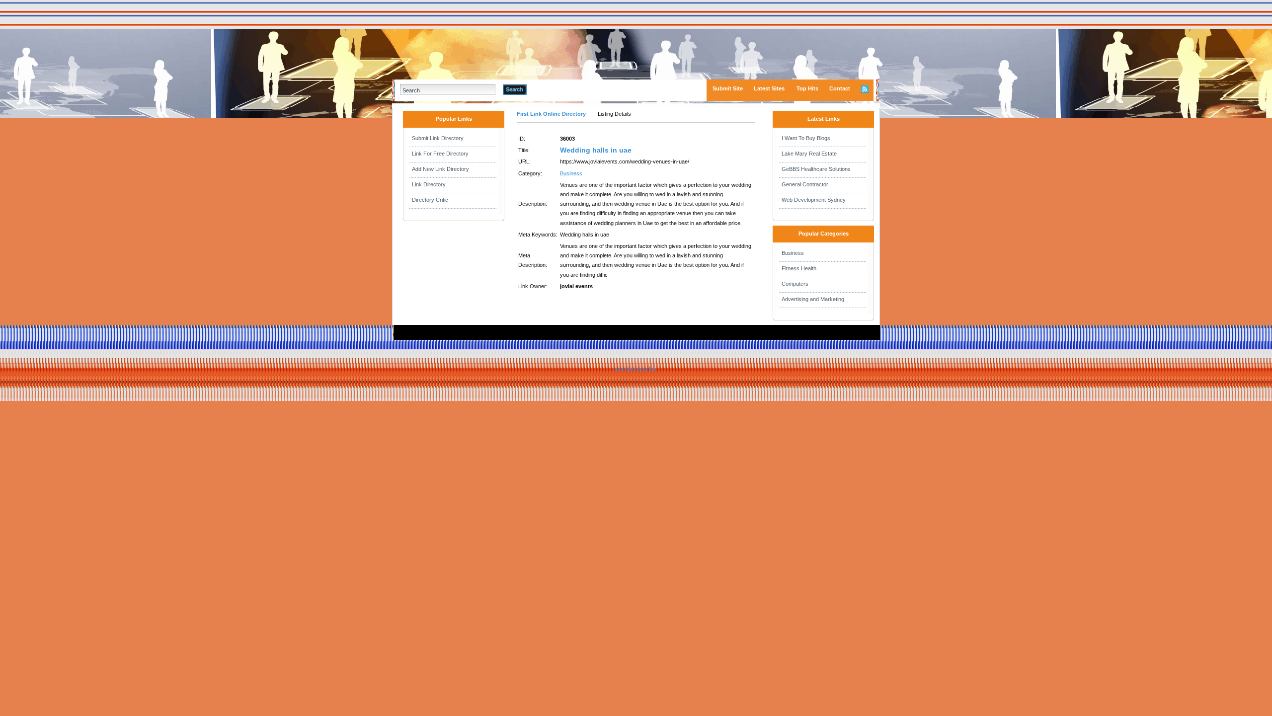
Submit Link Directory (438, 138)
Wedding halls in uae (596, 150)
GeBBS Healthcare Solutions (816, 169)
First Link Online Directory (551, 114)
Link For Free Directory (440, 154)
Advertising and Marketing (813, 299)
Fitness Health (799, 268)
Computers (795, 284)
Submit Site (728, 88)
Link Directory (429, 184)
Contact (839, 88)
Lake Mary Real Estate (809, 154)
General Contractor (805, 184)
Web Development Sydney (814, 200)
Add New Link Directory (440, 169)
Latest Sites (769, 88)
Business (571, 173)
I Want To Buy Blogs (806, 138)
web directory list (635, 369)
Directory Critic (430, 200)
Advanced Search (552, 89)
